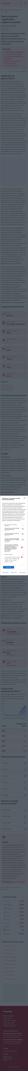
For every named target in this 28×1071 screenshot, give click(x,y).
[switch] (22, 529)
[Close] (25, 498)
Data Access (14, 572)
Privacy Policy (22, 572)
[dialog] (14, 535)
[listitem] (14, 525)
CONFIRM (8, 567)
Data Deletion (5, 572)
